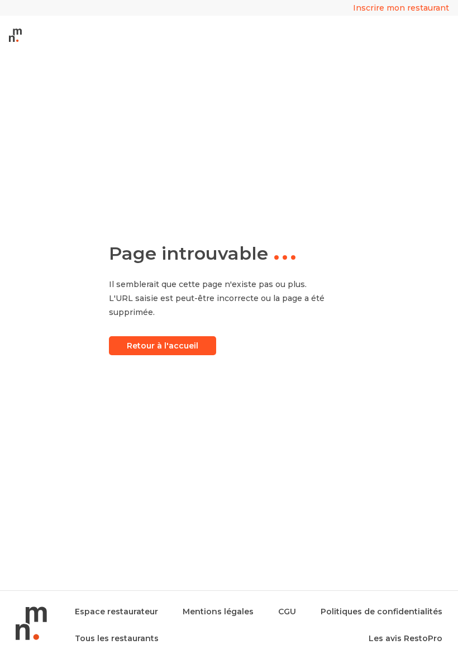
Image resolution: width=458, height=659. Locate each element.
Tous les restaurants (117, 638)
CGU (287, 612)
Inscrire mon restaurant (401, 8)
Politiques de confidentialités (381, 612)
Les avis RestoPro (405, 638)
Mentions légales (218, 612)
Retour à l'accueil (162, 346)
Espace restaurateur (116, 612)
